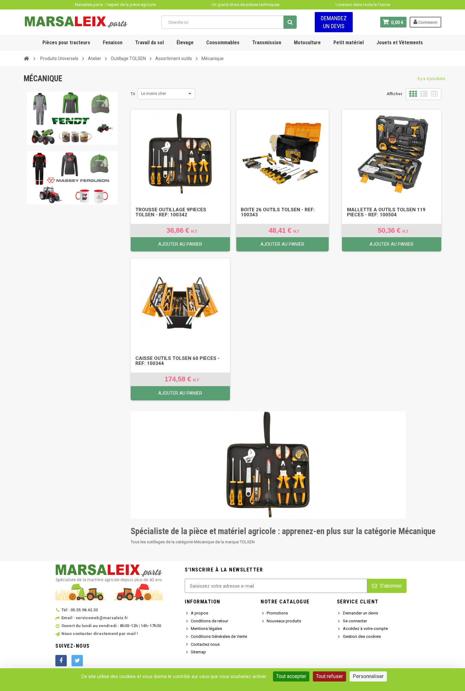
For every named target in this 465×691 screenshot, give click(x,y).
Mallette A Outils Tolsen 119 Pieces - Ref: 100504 (386, 212)
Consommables (222, 43)
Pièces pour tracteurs (66, 43)
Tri (133, 93)
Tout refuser (329, 676)
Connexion (427, 22)
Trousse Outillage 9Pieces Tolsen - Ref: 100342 (170, 212)
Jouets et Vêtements (399, 43)
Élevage (185, 43)
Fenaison (112, 43)
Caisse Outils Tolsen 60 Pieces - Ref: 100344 (177, 360)
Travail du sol (149, 43)
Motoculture (307, 43)
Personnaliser (368, 676)
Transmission (266, 43)
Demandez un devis (334, 22)
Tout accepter (291, 676)
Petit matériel (348, 43)
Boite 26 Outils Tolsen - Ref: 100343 (278, 212)
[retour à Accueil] (26, 58)
